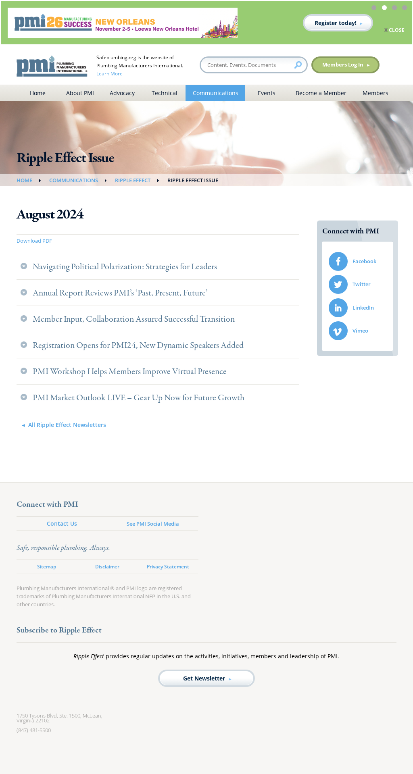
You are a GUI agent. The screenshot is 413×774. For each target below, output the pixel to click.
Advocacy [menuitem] (122, 93)
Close (397, 30)
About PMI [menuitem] (80, 93)
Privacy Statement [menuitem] (168, 566)
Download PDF (34, 240)
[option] (206, 22)
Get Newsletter (204, 678)
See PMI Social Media (153, 523)
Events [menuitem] (266, 93)
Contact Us (62, 523)
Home (24, 180)
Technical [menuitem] (164, 93)
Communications (73, 180)
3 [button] (395, 9)
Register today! (336, 23)
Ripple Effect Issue (192, 180)
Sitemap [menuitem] (46, 566)
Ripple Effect (132, 180)
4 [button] (406, 9)
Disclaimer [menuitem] (107, 566)
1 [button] (375, 9)
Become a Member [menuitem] (321, 93)
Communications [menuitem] (215, 93)
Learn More (109, 73)
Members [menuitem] (375, 93)
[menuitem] (357, 261)
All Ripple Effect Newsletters (67, 425)
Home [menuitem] (38, 93)
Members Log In (342, 64)
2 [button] (385, 9)
